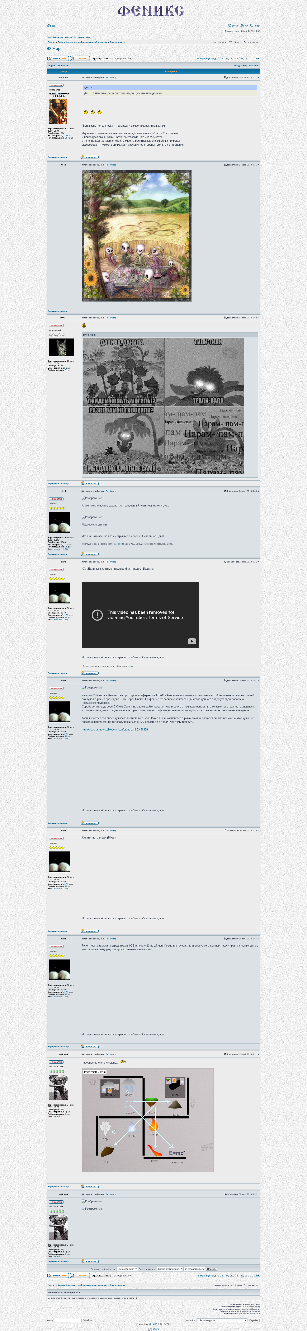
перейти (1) (59, 1116)
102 (66, 135)
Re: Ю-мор (111, 77)
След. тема (253, 65)
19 (246, 58)
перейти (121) (61, 549)
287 (67, 138)
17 (238, 58)
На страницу (203, 58)
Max (132, 666)
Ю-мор (54, 48)
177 (66, 544)
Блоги (234, 25)
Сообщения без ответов (59, 37)
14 (227, 58)
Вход (52, 25)
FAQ (245, 25)
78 (66, 547)
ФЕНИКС (152, 1324)
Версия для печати (58, 65)
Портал (51, 42)
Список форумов (66, 42)
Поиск (256, 25)
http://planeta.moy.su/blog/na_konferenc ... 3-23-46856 (115, 729)
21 (251, 58)
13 (223, 58)
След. (257, 58)
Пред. (213, 58)
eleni (118, 544)
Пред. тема (240, 65)
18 (242, 58)
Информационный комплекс (93, 42)
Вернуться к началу (58, 157)
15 (231, 58)
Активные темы (82, 37)
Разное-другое (117, 42)
